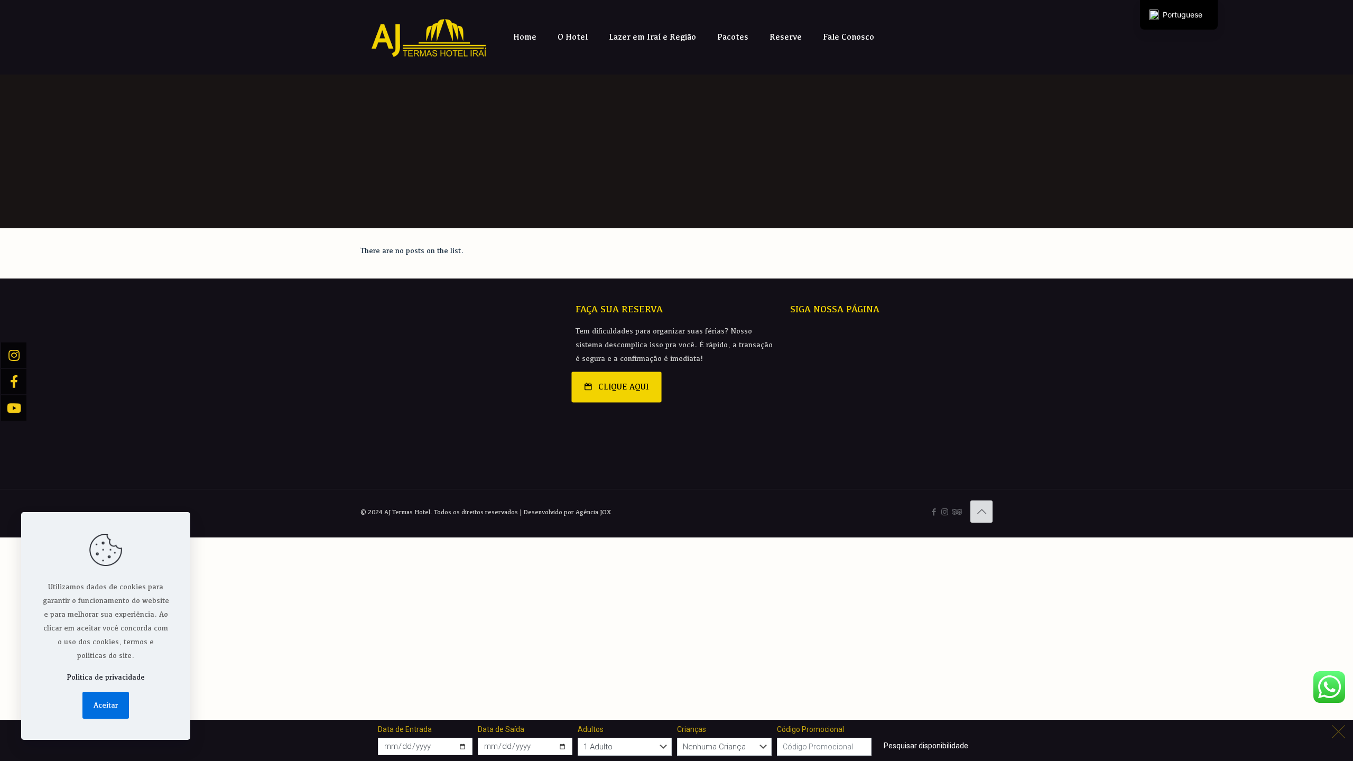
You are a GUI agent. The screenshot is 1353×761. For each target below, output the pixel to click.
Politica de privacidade (106, 677)
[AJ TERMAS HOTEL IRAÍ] (429, 37)
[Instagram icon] (945, 511)
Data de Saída (501, 729)
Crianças (691, 729)
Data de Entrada (405, 729)
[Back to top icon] (981, 511)
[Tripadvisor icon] (956, 511)
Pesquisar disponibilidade (926, 745)
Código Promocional (810, 729)
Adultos (591, 729)
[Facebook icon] (934, 511)
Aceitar (106, 705)
